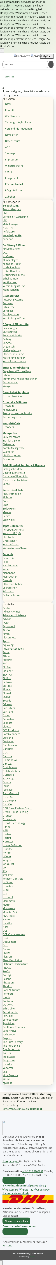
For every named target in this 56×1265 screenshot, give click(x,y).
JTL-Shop (33, 1256)
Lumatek (8, 886)
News (8, 104)
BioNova (7, 682)
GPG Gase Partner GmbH (17, 808)
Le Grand (8, 882)
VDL (5, 1071)
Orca (5, 945)
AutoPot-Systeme (13, 299)
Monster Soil (10, 912)
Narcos (7, 919)
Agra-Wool (9, 626)
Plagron (7, 956)
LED (5, 220)
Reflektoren (9, 231)
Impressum (12, 159)
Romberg (8, 993)
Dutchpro (8, 774)
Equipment (11, 178)
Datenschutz (12, 141)
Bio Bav (7, 667)
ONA (5, 938)
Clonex (7, 726)
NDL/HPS (8, 228)
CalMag (7, 339)
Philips (6, 953)
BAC (5, 663)
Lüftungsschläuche (14, 275)
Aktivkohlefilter (11, 249)
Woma (6, 1079)
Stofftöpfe (8, 537)
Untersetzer (10, 540)
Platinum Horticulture (15, 964)
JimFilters (8, 875)
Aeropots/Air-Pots (13, 529)
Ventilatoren (10, 282)
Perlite (6, 516)
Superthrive (9, 1030)
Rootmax (8, 1001)
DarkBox (8, 749)
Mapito (7, 512)
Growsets (8, 427)
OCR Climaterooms (14, 934)
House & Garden (12, 845)
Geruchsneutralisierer (16, 480)
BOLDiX (7, 697)
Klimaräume (10, 409)
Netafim (7, 923)
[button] (19, 1226)
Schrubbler (9, 1008)
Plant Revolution (12, 960)
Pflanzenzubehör (12, 584)
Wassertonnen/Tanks (15, 548)
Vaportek (8, 1068)
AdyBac (7, 619)
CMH (5, 213)
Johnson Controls (13, 878)
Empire (7, 782)
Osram (7, 949)
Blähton (7, 497)
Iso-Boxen (8, 256)
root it (6, 997)
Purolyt (7, 975)
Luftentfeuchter (12, 271)
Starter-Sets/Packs (13, 354)
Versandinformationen (18, 128)
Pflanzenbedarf (14, 184)
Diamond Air (10, 760)
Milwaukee (9, 908)
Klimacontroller (12, 263)
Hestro (7, 834)
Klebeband (9, 573)
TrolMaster (9, 1056)
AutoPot (7, 659)
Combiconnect (11, 734)
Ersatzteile (9, 558)
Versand (7, 1245)
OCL (5, 930)
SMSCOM (8, 1016)
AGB (7, 147)
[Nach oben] (1, 1262)
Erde (5, 505)
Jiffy (5, 871)
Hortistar (8, 841)
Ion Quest (8, 864)
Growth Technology (14, 823)
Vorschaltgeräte (12, 235)
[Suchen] (51, 64)
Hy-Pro (7, 852)
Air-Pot (7, 630)
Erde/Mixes (9, 508)
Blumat (7, 693)
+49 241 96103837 (32, 1171)
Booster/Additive (12, 335)
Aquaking (8, 645)
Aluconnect (9, 637)
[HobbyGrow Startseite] (31, 56)
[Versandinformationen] (28, 1199)
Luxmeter (8, 451)
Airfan (6, 634)
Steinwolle (9, 519)
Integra (7, 860)
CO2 (5, 252)
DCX (5, 752)
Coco (6, 501)
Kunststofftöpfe (12, 533)
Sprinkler (8, 310)
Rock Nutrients (11, 990)
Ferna (6, 786)
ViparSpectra (10, 1075)
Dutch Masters (11, 771)
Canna (6, 715)
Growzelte (8, 406)
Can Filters (9, 708)
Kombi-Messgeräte (14, 448)
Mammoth (9, 901)
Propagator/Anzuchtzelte (17, 413)
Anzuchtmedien (12, 493)
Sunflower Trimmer (14, 1027)
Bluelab (7, 689)
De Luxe (7, 756)
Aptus (6, 641)
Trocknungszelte (12, 417)
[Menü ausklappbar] (6, 56)
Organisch (9, 346)
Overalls (7, 580)
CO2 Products (11, 730)
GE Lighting (9, 800)
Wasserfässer (11, 544)
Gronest (7, 815)
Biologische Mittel (13, 469)
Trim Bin (7, 1053)
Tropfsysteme (11, 314)
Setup (8, 172)
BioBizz (7, 678)
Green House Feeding (15, 812)
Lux (5, 893)
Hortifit (7, 838)
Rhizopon (8, 982)
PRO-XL (7, 967)
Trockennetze (10, 382)
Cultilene (8, 737)
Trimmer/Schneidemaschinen (20, 378)
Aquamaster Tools (13, 648)
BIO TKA (7, 674)
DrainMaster (10, 767)
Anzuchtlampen (12, 209)
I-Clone (7, 856)
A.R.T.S (6, 608)
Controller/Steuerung (15, 216)
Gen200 (7, 804)
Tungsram (9, 1060)
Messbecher (10, 576)
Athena (7, 656)
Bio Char (8, 671)
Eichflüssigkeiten (12, 440)
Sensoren (8, 459)
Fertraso (8, 789)
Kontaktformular (14, 1180)
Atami (6, 652)
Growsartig (9, 819)
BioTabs (7, 685)
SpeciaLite (8, 1023)
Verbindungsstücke (14, 286)
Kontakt (9, 110)
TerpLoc (7, 1038)
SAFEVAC (8, 1005)
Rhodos (7, 986)
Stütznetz (8, 591)
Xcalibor (7, 1082)
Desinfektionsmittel (14, 472)
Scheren (7, 375)
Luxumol (8, 897)
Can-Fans (8, 711)
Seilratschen (10, 587)
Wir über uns (12, 116)
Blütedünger (10, 331)
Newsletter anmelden (16, 1221)
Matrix (6, 904)
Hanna (6, 826)
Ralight (7, 979)
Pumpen (8, 303)
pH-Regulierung (12, 350)
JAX (4, 867)
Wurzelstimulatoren (14, 361)
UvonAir (7, 1064)
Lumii (6, 890)
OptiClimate (9, 941)
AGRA (6, 622)
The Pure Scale (11, 1045)
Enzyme (7, 343)
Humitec (8, 849)
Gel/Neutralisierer (13, 396)
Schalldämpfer (11, 278)
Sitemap (10, 153)
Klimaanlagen (11, 260)
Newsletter (11, 135)
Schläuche (9, 307)
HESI (5, 830)
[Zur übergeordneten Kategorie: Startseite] (16, 77)
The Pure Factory (13, 1042)
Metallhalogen (11, 224)
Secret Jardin (10, 1012)
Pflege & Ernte (13, 190)
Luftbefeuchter (11, 267)
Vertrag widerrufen (15, 1231)
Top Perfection (11, 1049)
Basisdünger (10, 328)
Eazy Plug (8, 778)
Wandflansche (11, 289)
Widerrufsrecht (14, 165)
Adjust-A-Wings (11, 611)
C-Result (7, 704)
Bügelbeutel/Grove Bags (17, 371)
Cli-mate (7, 723)
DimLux (7, 763)
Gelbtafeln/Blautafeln (15, 476)
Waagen (7, 386)
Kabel (6, 569)
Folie (5, 561)
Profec (6, 971)
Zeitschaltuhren (12, 595)
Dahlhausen (10, 745)
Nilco (6, 927)
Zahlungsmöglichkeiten (18, 122)
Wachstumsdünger (14, 357)
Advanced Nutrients (14, 615)
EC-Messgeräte (11, 437)
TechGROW (9, 1034)
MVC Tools (9, 915)
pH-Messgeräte (12, 455)
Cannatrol (8, 719)
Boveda (7, 700)
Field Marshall (11, 793)
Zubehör (10, 196)
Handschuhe (10, 565)
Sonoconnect (10, 1019)
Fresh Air (8, 797)
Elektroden (9, 444)
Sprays (7, 484)
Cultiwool (8, 741)
